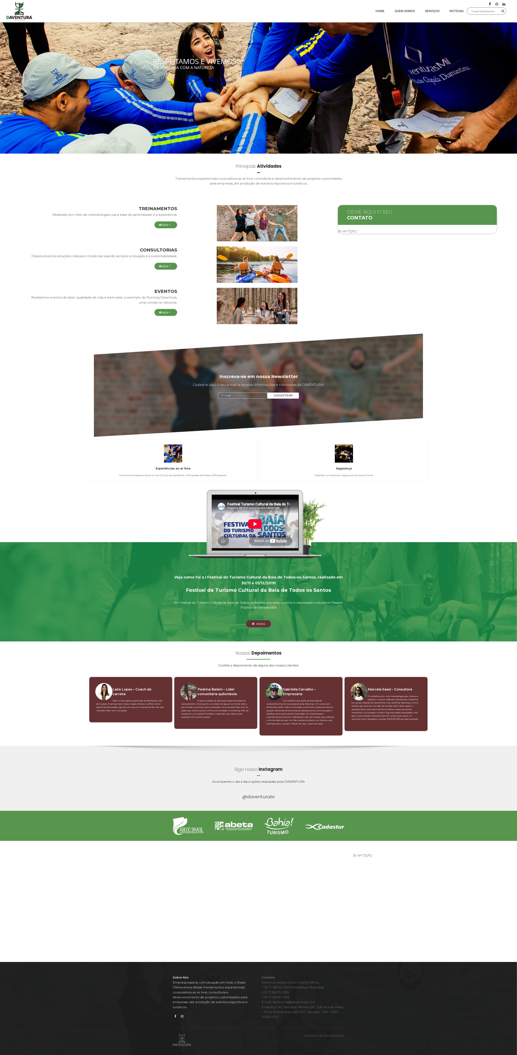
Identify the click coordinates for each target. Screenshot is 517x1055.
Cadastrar (283, 395)
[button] (489, 11)
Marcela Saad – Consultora (390, 689)
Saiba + (166, 225)
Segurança (344, 468)
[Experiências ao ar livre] (173, 453)
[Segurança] (344, 453)
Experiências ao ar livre (173, 468)
